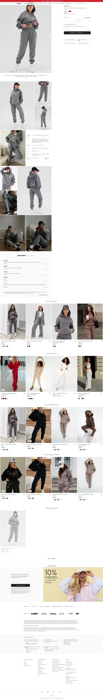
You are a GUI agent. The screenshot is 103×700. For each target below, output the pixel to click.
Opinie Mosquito (41, 668)
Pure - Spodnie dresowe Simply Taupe (60, 445)
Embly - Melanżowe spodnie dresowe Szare (8, 548)
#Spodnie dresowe (57, 606)
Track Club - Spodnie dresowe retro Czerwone (8, 394)
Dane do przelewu (27, 665)
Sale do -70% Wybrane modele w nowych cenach (51, 1)
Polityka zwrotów (55, 665)
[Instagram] (54, 691)
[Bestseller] (38, 425)
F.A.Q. (39, 665)
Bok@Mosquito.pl (69, 665)
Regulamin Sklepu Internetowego (58, 664)
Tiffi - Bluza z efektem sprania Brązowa (85, 341)
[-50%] (13, 528)
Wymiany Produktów (42, 664)
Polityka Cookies (55, 662)
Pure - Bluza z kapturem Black (8, 494)
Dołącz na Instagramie (49, 650)
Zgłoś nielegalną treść (43, 294)
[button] (81, 3)
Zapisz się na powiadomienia (31, 643)
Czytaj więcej (28, 651)
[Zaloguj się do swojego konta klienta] (78, 3)
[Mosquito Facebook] (42, 691)
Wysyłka (39, 661)
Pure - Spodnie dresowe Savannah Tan (84, 445)
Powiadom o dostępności (76, 32)
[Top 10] (13, 373)
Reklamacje (40, 667)
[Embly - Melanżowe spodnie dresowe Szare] (43, 93)
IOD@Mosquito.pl (69, 673)
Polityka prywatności (56, 661)
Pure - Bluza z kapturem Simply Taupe (60, 495)
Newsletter (40, 662)
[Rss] (60, 691)
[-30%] (64, 373)
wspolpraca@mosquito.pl (71, 669)
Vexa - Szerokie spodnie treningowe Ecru (84, 394)
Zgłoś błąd (40, 671)
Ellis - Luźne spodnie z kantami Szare (34, 341)
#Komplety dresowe (69, 606)
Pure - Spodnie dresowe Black (34, 444)
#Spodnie (34, 606)
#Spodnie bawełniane (44, 606)
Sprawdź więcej (51, 566)
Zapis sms (40, 670)
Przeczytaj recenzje (67, 643)
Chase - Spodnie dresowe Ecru (60, 393)
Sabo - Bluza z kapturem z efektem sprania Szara (59, 341)
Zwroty (39, 674)
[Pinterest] (48, 691)
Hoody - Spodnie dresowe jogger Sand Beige (33, 394)
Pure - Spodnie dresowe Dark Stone (8, 341)
